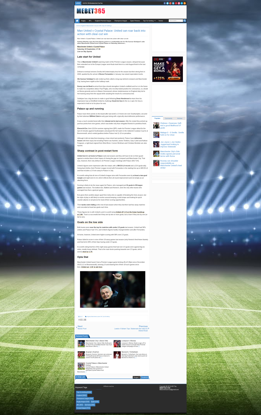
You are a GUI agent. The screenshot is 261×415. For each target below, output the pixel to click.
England (89, 316)
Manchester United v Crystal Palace (91, 47)
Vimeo (182, 3)
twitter (167, 3)
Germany (88, 405)
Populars (157, 118)
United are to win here (91, 267)
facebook (164, 3)
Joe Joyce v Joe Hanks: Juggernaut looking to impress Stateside (170, 144)
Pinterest (176, 3)
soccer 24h (99, 316)
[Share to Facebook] (85, 320)
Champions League (83, 398)
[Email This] (79, 320)
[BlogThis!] (81, 320)
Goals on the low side (90, 222)
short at (87, 252)
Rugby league (81, 401)
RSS (184, 3)
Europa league (81, 408)
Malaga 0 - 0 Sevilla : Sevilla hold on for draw (172, 133)
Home (77, 21)
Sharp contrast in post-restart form (97, 150)
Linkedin (173, 3)
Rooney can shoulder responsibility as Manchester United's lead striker (171, 164)
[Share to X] (83, 320)
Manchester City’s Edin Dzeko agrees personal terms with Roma (170, 153)
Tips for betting (106, 316)
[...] (98, 346)
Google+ (170, 3)
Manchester (94, 316)
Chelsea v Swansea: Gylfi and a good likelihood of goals (170, 125)
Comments (168, 118)
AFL (78, 405)
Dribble (179, 3)
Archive (179, 118)
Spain (93, 401)
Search (184, 20)
